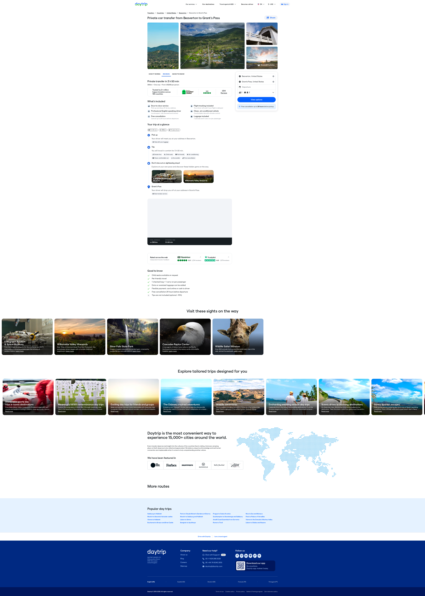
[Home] (141, 4)
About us (183, 555)
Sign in (286, 4)
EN (261, 4)
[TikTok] (255, 556)
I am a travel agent (220, 536)
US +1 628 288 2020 (213, 559)
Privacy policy (240, 591)
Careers (183, 562)
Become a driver (247, 4)
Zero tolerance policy (271, 591)
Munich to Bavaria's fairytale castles (159, 516)
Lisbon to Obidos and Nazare (256, 522)
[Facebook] (237, 556)
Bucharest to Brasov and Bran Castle (160, 522)
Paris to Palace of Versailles (255, 516)
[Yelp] (259, 556)
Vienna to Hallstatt (153, 519)
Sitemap (183, 566)
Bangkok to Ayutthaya (188, 522)
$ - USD (270, 4)
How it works (154, 74)
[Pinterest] (250, 556)
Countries (160, 13)
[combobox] (257, 76)
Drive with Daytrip (204, 536)
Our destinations (208, 4)
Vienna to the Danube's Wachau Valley (259, 519)
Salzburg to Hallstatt (154, 514)
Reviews (166, 74)
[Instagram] (241, 556)
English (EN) (151, 582)
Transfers (150, 13)
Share (272, 18)
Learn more (20, 351)
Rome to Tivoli (218, 522)
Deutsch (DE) (211, 582)
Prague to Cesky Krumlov (222, 514)
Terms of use (220, 591)
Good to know (178, 74)
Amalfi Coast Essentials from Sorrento (226, 519)
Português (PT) (273, 582)
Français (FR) (242, 582)
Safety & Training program (254, 591)
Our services (190, 4)
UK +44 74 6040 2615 (213, 562)
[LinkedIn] (246, 556)
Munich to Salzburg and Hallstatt (191, 516)
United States (171, 13)
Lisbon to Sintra (185, 519)
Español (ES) (181, 582)
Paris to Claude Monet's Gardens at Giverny (195, 514)
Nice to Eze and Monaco (254, 514)
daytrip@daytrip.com (213, 566)
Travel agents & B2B (227, 4)
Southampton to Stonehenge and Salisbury (228, 516)
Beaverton (182, 13)
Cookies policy (229, 591)
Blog (182, 559)
